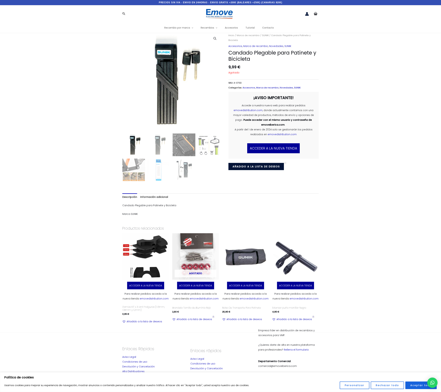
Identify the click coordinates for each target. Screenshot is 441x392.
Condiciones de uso (134, 361)
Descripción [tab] (129, 197)
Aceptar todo (421, 385)
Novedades (276, 46)
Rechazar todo (387, 385)
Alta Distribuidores (133, 371)
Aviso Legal (129, 357)
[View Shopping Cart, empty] (315, 14)
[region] (220, 382)
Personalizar (354, 385)
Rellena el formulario (296, 349)
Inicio (231, 35)
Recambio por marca (177, 27)
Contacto (268, 27)
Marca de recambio (248, 35)
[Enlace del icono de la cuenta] (307, 14)
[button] (123, 14)
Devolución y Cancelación (138, 366)
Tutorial (250, 27)
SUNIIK (265, 35)
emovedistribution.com (248, 110)
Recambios (207, 27)
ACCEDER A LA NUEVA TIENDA (273, 148)
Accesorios (231, 27)
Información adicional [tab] (154, 197)
